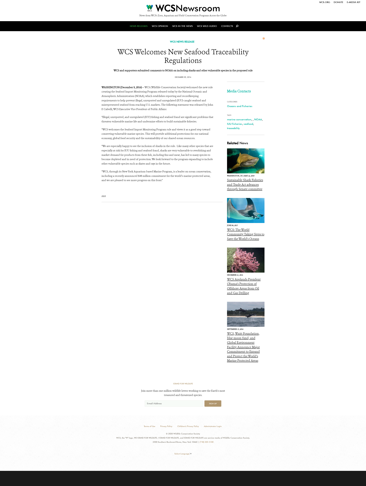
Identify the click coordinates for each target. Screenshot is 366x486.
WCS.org (324, 2)
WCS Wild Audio (207, 26)
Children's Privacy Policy (188, 426)
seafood (248, 123)
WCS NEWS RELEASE (182, 41)
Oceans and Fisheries (239, 106)
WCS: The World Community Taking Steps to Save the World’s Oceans (245, 234)
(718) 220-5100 (206, 442)
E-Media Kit (353, 2)
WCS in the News (182, 26)
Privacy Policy (166, 426)
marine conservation (239, 119)
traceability (233, 128)
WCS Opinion (160, 26)
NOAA (258, 119)
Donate (338, 2)
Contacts (227, 26)
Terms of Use (149, 426)
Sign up (213, 403)
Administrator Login (213, 426)
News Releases (139, 26)
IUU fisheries (234, 123)
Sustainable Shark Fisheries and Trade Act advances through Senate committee (245, 184)
